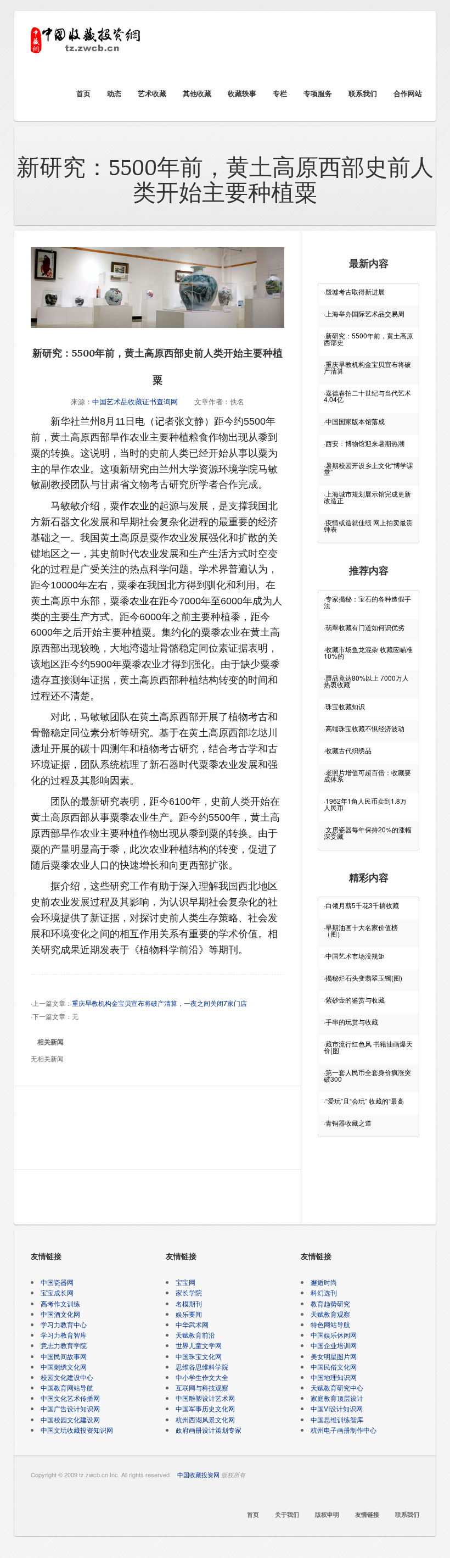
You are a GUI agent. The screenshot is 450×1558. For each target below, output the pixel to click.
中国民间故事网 (64, 1356)
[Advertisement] (159, 1130)
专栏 (280, 93)
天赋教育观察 (330, 1313)
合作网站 (407, 93)
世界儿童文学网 (199, 1345)
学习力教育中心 (64, 1324)
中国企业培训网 (334, 1345)
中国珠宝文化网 (199, 1356)
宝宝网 (185, 1282)
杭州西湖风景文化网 (205, 1419)
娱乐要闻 (189, 1313)
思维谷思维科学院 (202, 1366)
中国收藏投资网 (198, 1474)
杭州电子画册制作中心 (343, 1429)
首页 (83, 93)
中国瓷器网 (57, 1282)
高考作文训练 (60, 1303)
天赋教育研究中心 (337, 1387)
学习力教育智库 (64, 1334)
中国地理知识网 (334, 1377)
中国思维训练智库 (337, 1419)
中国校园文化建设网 (70, 1419)
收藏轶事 (242, 93)
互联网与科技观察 (202, 1387)
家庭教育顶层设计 (337, 1398)
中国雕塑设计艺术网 (205, 1398)
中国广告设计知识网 (70, 1408)
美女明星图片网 (334, 1356)
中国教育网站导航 (67, 1387)
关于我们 (287, 1514)
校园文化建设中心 (67, 1377)
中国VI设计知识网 (337, 1408)
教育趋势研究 (330, 1303)
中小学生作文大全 (202, 1377)
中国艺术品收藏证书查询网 (135, 401)
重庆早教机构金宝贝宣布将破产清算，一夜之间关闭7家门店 (159, 1003)
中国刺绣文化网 (64, 1366)
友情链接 (367, 1514)
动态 (114, 93)
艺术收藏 (152, 93)
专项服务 (317, 93)
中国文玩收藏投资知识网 (77, 1429)
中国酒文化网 (60, 1313)
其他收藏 (197, 93)
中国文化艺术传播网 (70, 1398)
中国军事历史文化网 (205, 1408)
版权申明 (327, 1514)
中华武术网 (192, 1324)
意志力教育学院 (64, 1345)
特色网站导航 (330, 1324)
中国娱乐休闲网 (334, 1334)
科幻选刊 (324, 1292)
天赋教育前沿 (195, 1334)
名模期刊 (189, 1303)
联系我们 (362, 93)
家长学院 (189, 1292)
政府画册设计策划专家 (208, 1429)
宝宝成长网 (57, 1292)
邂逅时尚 (324, 1282)
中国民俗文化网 (334, 1366)
